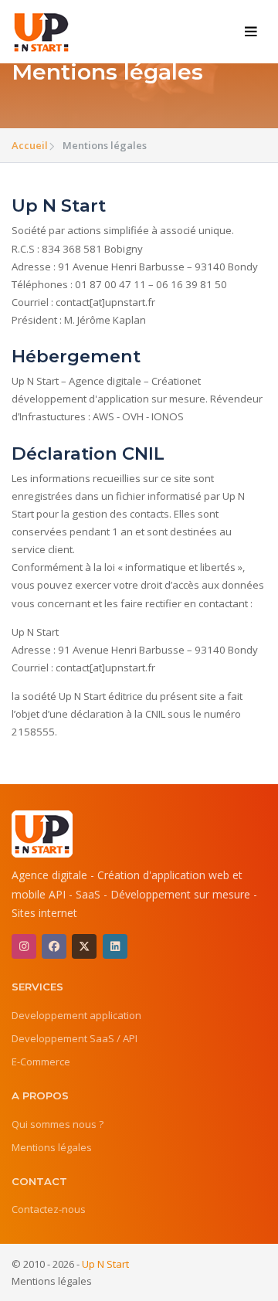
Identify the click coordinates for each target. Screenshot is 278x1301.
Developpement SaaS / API (74, 1038)
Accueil (30, 145)
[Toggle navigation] (251, 31)
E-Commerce (41, 1061)
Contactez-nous (49, 1209)
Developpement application (76, 1015)
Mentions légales (52, 1147)
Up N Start (105, 1264)
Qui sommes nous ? (57, 1124)
